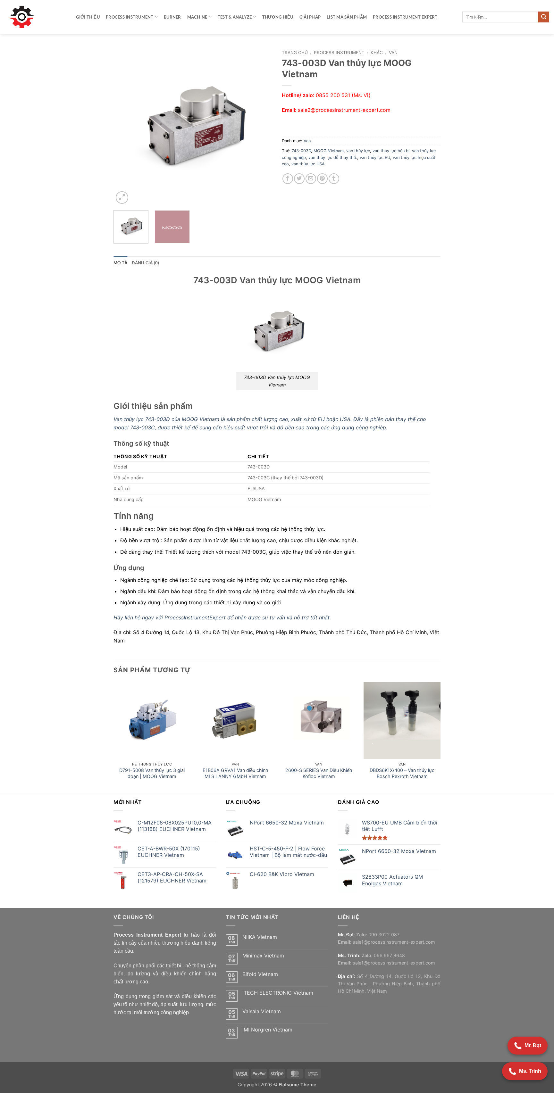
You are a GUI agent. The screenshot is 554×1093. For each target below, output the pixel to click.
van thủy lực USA (308, 163)
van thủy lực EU (375, 157)
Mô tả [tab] (120, 262)
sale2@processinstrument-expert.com (344, 110)
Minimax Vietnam (263, 956)
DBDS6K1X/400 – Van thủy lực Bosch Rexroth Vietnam (402, 773)
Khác (377, 52)
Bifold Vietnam (260, 974)
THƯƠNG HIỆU (277, 17)
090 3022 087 (383, 934)
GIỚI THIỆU (88, 17)
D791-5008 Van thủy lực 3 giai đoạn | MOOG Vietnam (152, 773)
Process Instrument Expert (405, 17)
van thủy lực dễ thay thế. (332, 157)
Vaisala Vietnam (261, 1011)
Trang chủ (295, 52)
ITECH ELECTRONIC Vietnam (277, 993)
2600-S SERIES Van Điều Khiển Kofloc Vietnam (318, 773)
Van (393, 52)
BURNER (172, 17)
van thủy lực (358, 150)
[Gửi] (543, 17)
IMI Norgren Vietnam (267, 1030)
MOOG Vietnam (329, 150)
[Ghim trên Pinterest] (322, 178)
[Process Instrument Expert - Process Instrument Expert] (23, 17)
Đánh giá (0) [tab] (145, 262)
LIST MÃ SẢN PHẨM (347, 17)
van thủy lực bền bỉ (391, 150)
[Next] (261, 126)
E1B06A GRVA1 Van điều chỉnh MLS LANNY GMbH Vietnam (235, 773)
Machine (197, 17)
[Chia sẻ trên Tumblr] (334, 178)
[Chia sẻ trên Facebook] (287, 178)
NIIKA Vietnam (259, 937)
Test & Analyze (235, 17)
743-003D (301, 150)
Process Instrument (130, 17)
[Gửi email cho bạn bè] (311, 178)
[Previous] (124, 126)
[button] (122, 197)
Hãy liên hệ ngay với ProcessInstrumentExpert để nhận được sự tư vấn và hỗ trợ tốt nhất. (222, 617)
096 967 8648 (389, 955)
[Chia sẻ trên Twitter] (299, 178)
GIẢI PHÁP (310, 17)
